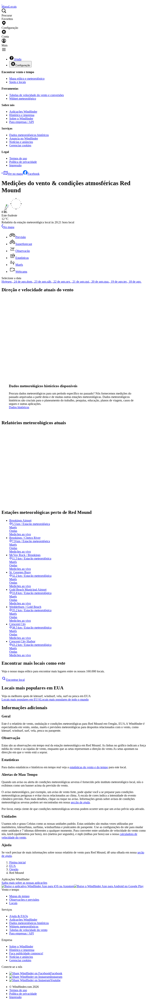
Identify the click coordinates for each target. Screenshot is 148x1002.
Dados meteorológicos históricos (29, 135)
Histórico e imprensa (21, 115)
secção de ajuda (80, 802)
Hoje (5, 281)
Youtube (55, 980)
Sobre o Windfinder (21, 118)
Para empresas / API (21, 122)
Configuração (22, 65)
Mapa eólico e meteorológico (27, 78)
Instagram (56, 976)
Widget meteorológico (22, 98)
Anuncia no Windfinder (23, 138)
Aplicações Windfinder (23, 111)
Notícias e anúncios (21, 142)
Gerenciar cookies (20, 145)
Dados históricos (19, 407)
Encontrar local (15, 679)
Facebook (34, 173)
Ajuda (17, 59)
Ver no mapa (15, 173)
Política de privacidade (23, 161)
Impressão (15, 165)
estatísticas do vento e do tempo (89, 767)
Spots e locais (17, 82)
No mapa (8, 227)
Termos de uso (18, 158)
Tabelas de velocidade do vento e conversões (36, 95)
